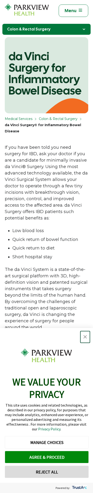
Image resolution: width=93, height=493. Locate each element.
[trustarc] (79, 488)
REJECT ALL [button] (47, 472)
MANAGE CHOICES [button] (46, 442)
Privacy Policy (49, 429)
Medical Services (18, 119)
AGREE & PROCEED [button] (46, 457)
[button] (85, 337)
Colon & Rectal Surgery (29, 29)
